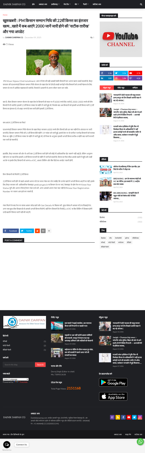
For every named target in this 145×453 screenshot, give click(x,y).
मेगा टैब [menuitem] (66, 4)
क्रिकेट (121, 217)
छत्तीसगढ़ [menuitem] (54, 4)
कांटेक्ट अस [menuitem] (97, 4)
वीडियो (129, 242)
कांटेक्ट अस (138, 434)
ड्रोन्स (127, 238)
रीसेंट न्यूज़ (121, 88)
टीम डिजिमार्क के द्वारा (17, 434)
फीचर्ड (103, 242)
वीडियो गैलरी (105, 247)
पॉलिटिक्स (121, 221)
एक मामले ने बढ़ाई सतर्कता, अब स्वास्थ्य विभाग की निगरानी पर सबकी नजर (78, 324)
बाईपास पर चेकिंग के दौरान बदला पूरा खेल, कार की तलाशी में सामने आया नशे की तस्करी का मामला (79, 352)
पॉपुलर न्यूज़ (107, 88)
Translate (23, 382)
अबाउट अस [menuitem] (43, 4)
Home (5, 15)
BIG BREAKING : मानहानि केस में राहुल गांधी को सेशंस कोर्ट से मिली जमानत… (126, 196)
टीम (110, 238)
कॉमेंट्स (135, 88)
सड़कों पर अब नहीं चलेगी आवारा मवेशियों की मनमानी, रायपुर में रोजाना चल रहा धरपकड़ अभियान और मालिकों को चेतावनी (79, 338)
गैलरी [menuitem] (85, 4)
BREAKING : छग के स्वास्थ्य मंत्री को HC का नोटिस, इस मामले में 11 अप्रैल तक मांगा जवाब (127, 181)
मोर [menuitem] (76, 4)
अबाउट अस (118, 434)
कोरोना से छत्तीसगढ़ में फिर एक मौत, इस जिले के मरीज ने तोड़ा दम (126, 168)
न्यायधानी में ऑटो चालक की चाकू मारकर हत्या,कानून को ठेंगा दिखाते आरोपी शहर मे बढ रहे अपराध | (127, 98)
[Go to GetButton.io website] (6, 450)
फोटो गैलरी (111, 242)
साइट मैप (128, 434)
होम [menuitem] (33, 4)
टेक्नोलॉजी (118, 238)
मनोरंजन (120, 242)
